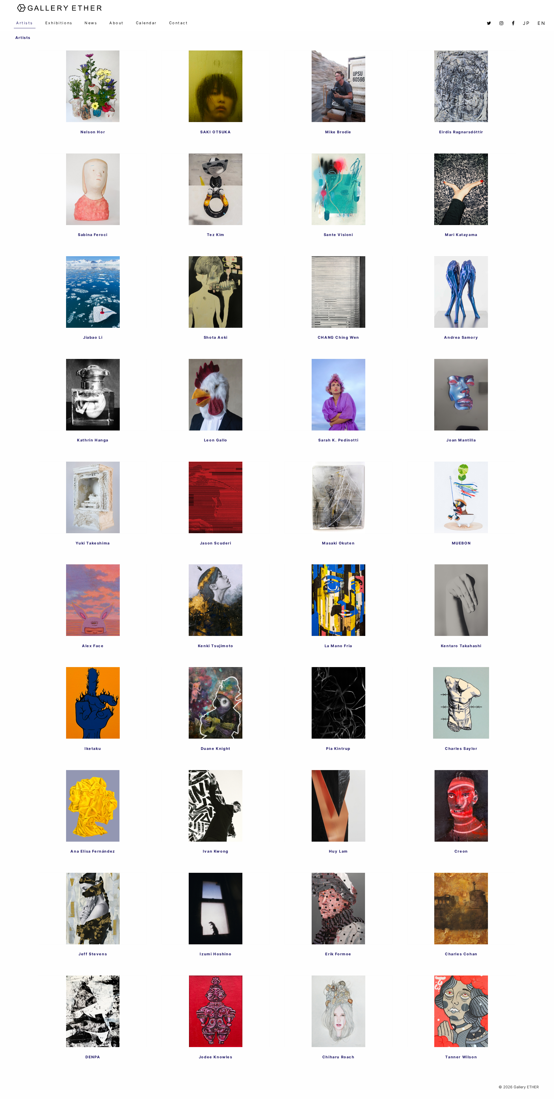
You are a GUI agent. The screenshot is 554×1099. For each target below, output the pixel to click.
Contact (178, 23)
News (91, 23)
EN (542, 23)
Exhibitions (59, 23)
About (116, 23)
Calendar (146, 23)
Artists (24, 23)
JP (526, 23)
